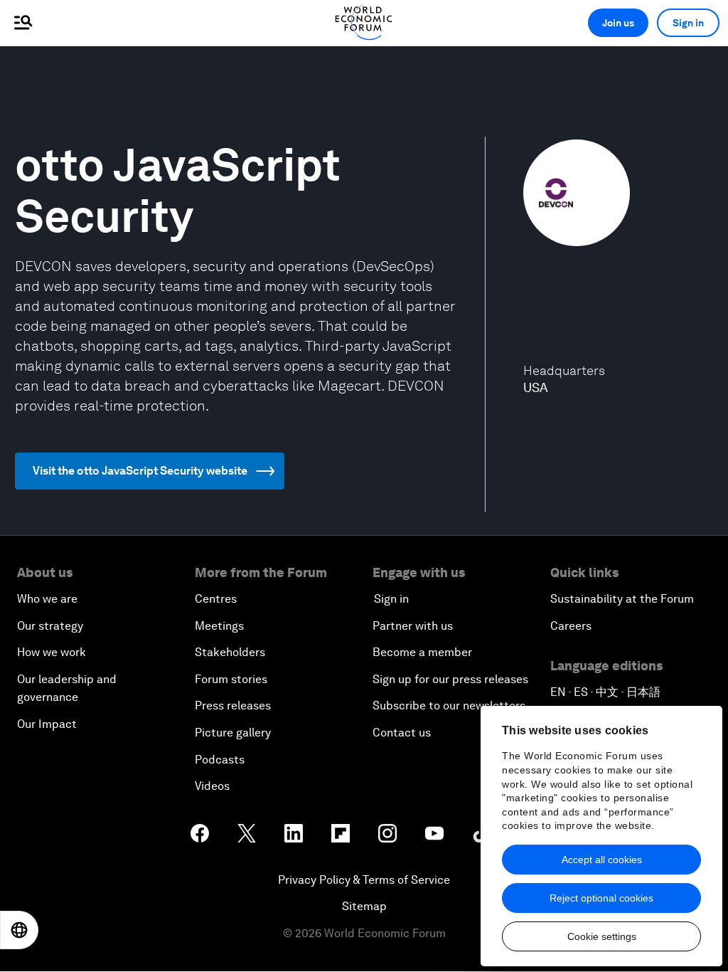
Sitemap (364, 906)
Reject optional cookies (601, 898)
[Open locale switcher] (19, 930)
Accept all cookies (602, 859)
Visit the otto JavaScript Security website (140, 470)
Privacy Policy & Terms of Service (364, 880)
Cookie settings (601, 936)
